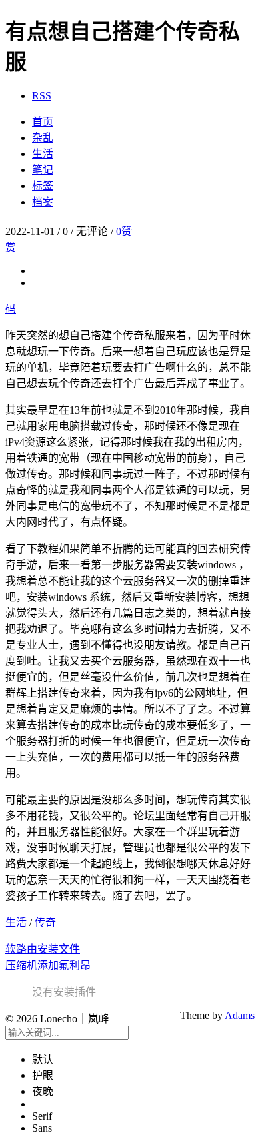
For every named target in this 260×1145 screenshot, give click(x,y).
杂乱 (42, 137)
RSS (41, 95)
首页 (42, 121)
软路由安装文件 (42, 949)
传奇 (45, 922)
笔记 (42, 169)
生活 (42, 153)
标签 (42, 186)
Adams (240, 1015)
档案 (42, 202)
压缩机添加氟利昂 (48, 965)
